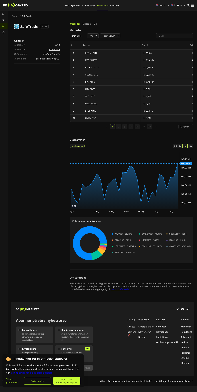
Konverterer (144, 331)
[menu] (4, 23)
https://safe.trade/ (120, 289)
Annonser (114, 5)
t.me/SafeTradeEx (51, 54)
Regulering (186, 331)
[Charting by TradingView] (74, 206)
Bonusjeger (90, 5)
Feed (67, 5)
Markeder (101, 5)
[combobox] (176, 36)
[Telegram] (187, 309)
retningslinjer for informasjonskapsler (31, 372)
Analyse (185, 347)
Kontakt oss (162, 337)
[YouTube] (182, 309)
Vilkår (103, 381)
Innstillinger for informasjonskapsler (174, 381)
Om (96, 23)
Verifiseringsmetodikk (167, 342)
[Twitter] (177, 309)
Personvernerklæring (119, 381)
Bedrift (184, 342)
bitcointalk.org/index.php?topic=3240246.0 (58, 58)
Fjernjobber (162, 331)
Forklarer (185, 352)
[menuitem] (4, 14)
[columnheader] (111, 45)
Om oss (131, 326)
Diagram (86, 23)
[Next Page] (155, 126)
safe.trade (54, 49)
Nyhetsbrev (76, 5)
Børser (15, 16)
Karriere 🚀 (131, 333)
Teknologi (186, 337)
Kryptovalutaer (146, 326)
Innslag (185, 357)
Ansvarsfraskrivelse (142, 381)
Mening (185, 363)
